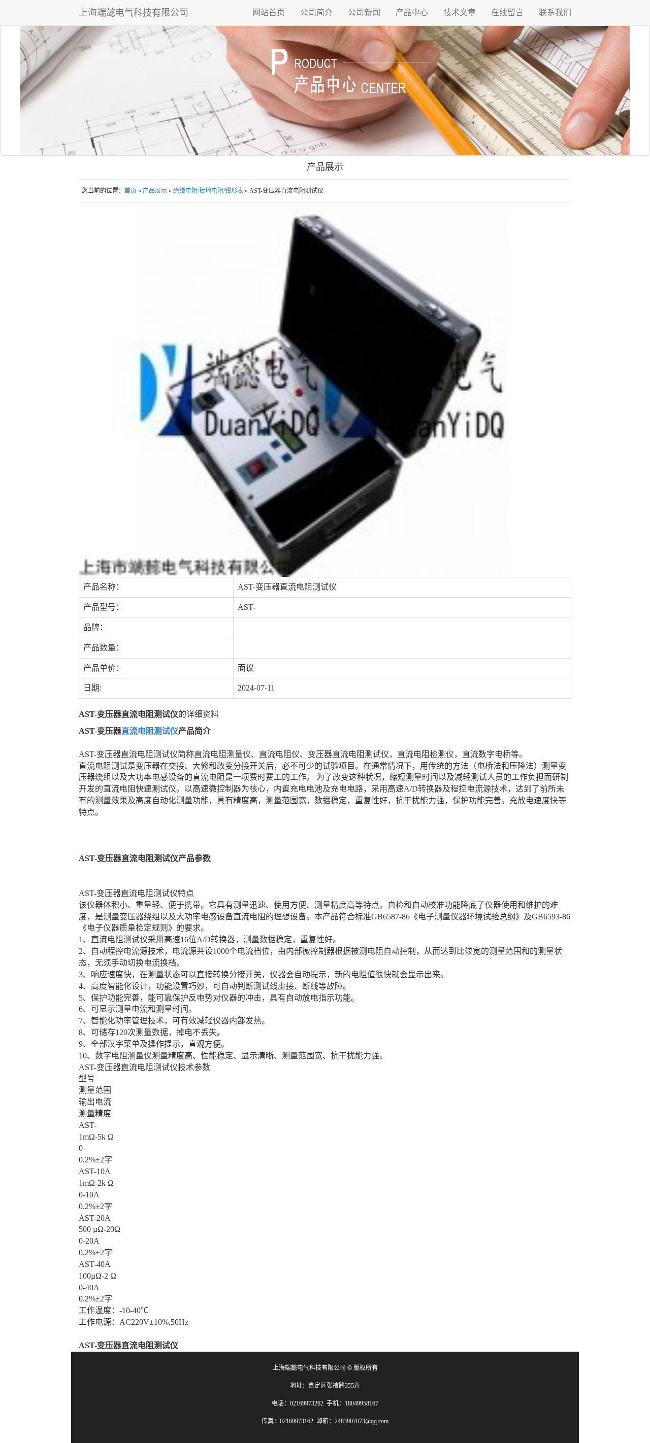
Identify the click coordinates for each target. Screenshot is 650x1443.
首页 (130, 190)
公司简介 (316, 12)
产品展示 (155, 190)
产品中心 (412, 12)
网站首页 (268, 12)
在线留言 (507, 12)
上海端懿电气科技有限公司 (133, 13)
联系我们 (555, 12)
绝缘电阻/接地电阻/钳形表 (208, 190)
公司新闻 (364, 12)
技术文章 (459, 12)
